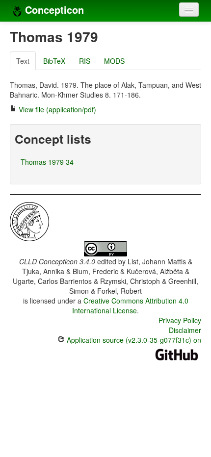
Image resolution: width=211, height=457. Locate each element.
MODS (114, 61)
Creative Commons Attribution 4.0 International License (130, 305)
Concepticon (53, 9)
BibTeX (54, 61)
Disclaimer (185, 330)
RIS (84, 61)
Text (22, 61)
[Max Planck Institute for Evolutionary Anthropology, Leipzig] (29, 221)
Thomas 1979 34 (47, 162)
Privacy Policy (179, 320)
